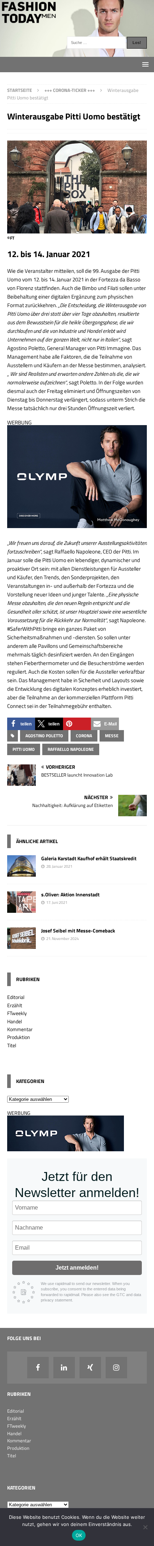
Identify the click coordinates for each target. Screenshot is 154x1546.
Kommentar (20, 1029)
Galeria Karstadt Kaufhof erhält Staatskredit (88, 858)
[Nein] (145, 1527)
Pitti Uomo (24, 749)
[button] (21, 724)
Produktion (18, 1037)
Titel (11, 1045)
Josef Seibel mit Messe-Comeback (78, 930)
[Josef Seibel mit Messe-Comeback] (21, 945)
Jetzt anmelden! (77, 1268)
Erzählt (14, 1005)
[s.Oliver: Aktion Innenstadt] (21, 908)
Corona (84, 735)
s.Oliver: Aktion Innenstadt (70, 894)
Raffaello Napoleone (71, 749)
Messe (112, 735)
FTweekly (17, 1013)
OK (79, 1535)
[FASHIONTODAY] (77, 52)
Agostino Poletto (44, 735)
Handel (14, 1021)
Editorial (15, 997)
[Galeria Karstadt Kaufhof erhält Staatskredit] (21, 872)
